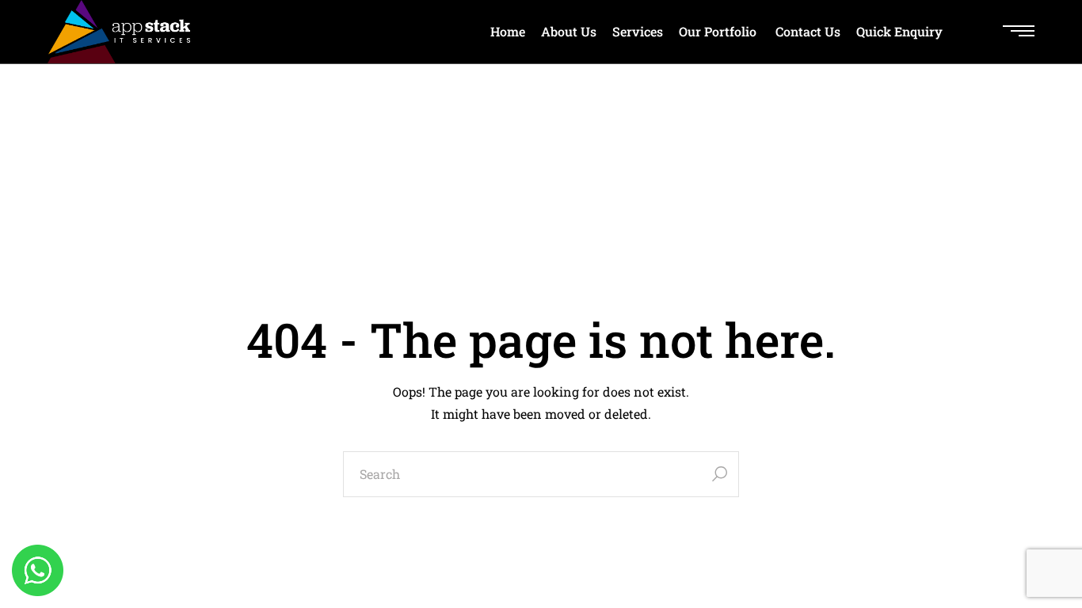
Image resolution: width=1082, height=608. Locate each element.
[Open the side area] (1018, 31)
